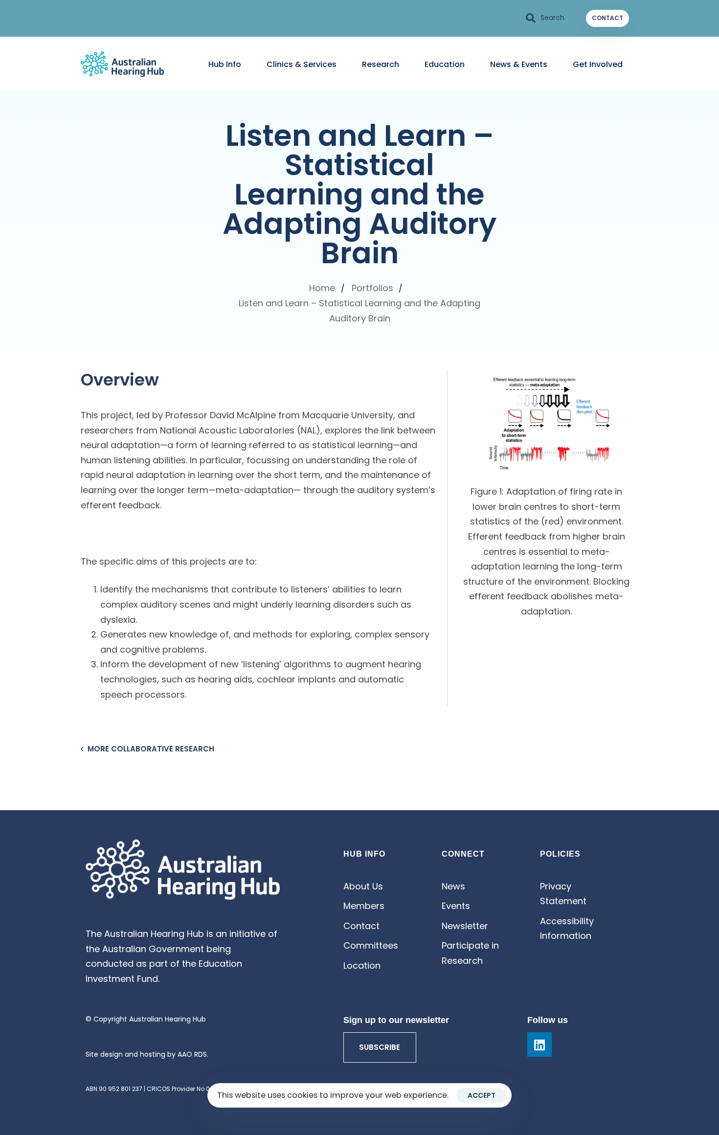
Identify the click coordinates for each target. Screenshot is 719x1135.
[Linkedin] (539, 1044)
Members (363, 906)
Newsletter (465, 926)
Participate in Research (470, 953)
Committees (370, 945)
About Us (363, 886)
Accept (481, 1095)
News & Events (518, 64)
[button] (545, 18)
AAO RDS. (193, 1054)
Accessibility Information (567, 928)
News (453, 886)
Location (362, 965)
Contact (361, 926)
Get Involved (598, 64)
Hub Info (224, 64)
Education (445, 64)
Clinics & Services (302, 64)
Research (380, 64)
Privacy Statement (563, 894)
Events (456, 906)
